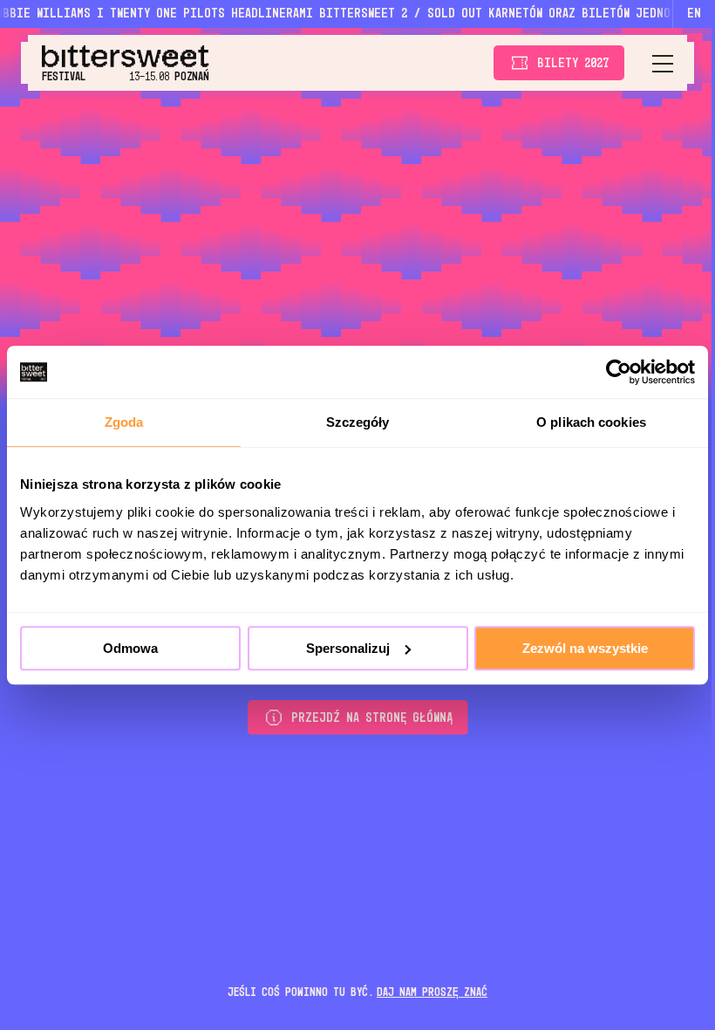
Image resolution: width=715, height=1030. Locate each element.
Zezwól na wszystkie (585, 648)
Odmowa (130, 648)
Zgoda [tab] (124, 422)
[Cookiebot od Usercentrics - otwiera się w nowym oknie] (618, 372)
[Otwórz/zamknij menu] (662, 63)
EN (694, 14)
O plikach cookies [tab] (591, 422)
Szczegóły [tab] (358, 422)
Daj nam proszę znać (432, 992)
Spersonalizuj (348, 648)
